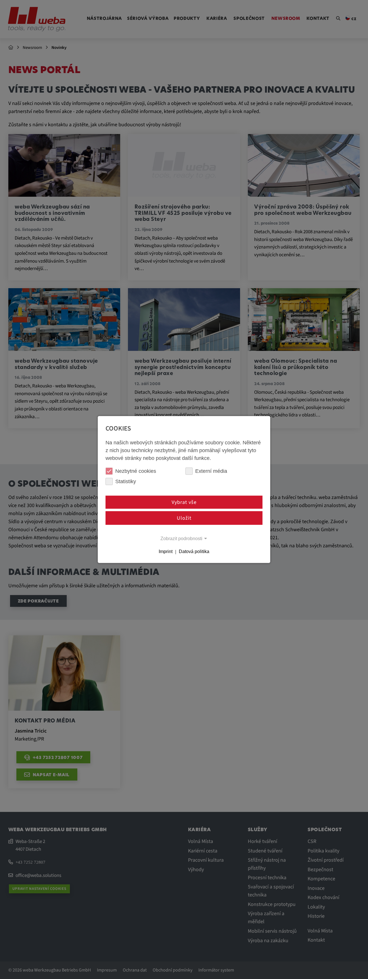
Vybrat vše (184, 502)
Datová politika (194, 551)
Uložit (184, 518)
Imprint (165, 551)
